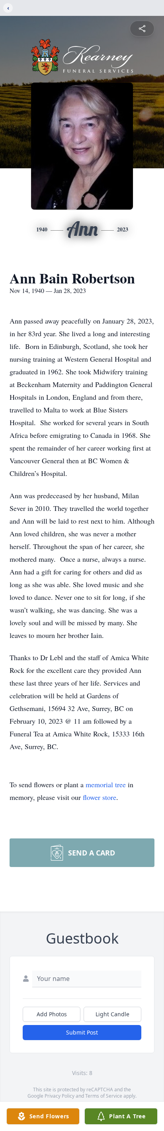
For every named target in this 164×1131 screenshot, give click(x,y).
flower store (99, 797)
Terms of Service (103, 1095)
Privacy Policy (59, 1095)
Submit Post (82, 1032)
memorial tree (106, 784)
